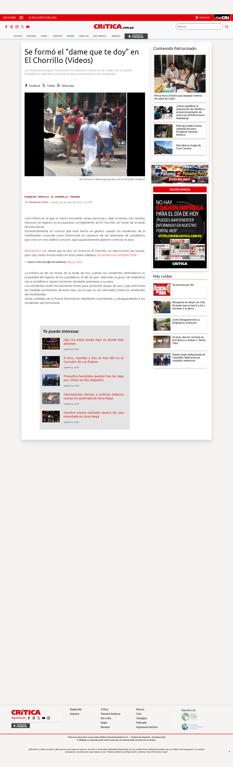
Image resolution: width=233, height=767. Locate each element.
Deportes (58, 36)
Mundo (70, 36)
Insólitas (84, 36)
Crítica (104, 709)
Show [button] (44, 36)
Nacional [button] (31, 36)
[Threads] (12, 26)
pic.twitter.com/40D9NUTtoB (116, 255)
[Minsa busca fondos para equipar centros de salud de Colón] (180, 73)
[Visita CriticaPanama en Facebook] (29, 718)
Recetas (105, 727)
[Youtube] (27, 26)
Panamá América (110, 713)
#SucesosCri (33, 250)
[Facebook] (6, 26)
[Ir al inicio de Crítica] (115, 26)
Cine (138, 713)
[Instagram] (17, 26)
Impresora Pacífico (147, 727)
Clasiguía (141, 718)
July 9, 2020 (74, 262)
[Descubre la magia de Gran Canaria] (163, 147)
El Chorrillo (59, 197)
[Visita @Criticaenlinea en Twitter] (34, 718)
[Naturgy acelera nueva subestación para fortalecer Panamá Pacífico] (163, 130)
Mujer (104, 722)
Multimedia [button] (99, 36)
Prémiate (141, 722)
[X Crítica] (22, 26)
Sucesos (18, 36)
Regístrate (76, 709)
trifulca (43, 197)
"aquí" (165, 752)
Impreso (116, 36)
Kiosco (140, 709)
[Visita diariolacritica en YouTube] (43, 718)
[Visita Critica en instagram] (48, 718)
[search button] (226, 26)
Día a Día (106, 718)
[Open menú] (21, 17)
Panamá (75, 197)
